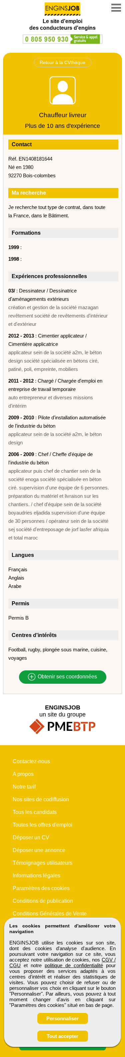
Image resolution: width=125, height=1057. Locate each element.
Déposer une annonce (39, 850)
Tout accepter (62, 1036)
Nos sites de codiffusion (41, 799)
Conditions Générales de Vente (50, 913)
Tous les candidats (35, 812)
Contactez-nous (31, 761)
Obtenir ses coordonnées (66, 677)
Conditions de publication (43, 901)
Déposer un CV (31, 837)
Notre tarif (24, 787)
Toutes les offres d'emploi (42, 825)
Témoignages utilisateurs (42, 863)
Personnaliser (62, 1018)
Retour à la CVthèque (62, 62)
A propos (23, 774)
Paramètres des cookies (41, 888)
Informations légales (36, 875)
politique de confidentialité (74, 965)
